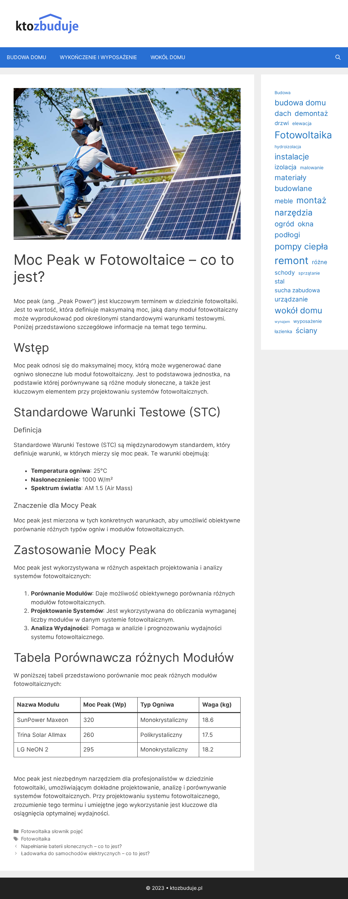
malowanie (312, 167)
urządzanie (291, 299)
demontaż (311, 113)
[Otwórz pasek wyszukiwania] (338, 57)
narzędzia (294, 213)
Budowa (283, 92)
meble (284, 201)
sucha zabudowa (297, 290)
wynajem (282, 321)
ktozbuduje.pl (186, 888)
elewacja (302, 123)
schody (285, 272)
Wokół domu (168, 57)
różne (319, 262)
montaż (311, 200)
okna (306, 224)
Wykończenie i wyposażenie (98, 57)
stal (279, 281)
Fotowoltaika (35, 839)
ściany (306, 330)
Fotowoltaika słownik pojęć (52, 831)
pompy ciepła (301, 246)
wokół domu (298, 310)
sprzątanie (309, 273)
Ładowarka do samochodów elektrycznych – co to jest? (85, 853)
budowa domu (300, 102)
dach (283, 113)
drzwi (282, 123)
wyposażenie (307, 321)
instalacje (292, 156)
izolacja (286, 167)
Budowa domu (26, 57)
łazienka (283, 331)
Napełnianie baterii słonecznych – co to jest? (71, 846)
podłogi (287, 234)
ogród (284, 224)
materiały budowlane (293, 183)
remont (292, 260)
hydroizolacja (288, 146)
